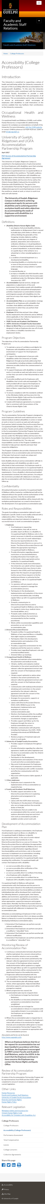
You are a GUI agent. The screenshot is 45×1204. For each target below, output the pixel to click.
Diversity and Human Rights (12, 1100)
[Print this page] (19, 1164)
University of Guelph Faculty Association (16, 1097)
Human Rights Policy (9, 1102)
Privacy (9, 1190)
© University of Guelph (10, 1198)
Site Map (11, 1194)
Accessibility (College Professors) (20, 1131)
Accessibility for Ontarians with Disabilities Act (19, 1115)
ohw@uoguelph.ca (12, 132)
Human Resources (8, 1093)
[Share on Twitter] (8, 1164)
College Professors (17, 53)
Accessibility (11, 1185)
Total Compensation (11, 1140)
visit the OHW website (33, 127)
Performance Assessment (13, 1135)
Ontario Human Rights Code (12, 1113)
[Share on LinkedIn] (13, 1164)
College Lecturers (10, 1150)
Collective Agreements (12, 1155)
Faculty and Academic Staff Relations (14, 24)
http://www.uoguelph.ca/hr (11, 1037)
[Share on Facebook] (3, 1164)
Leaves (6, 1145)
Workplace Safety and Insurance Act (15, 1111)
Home (5, 53)
